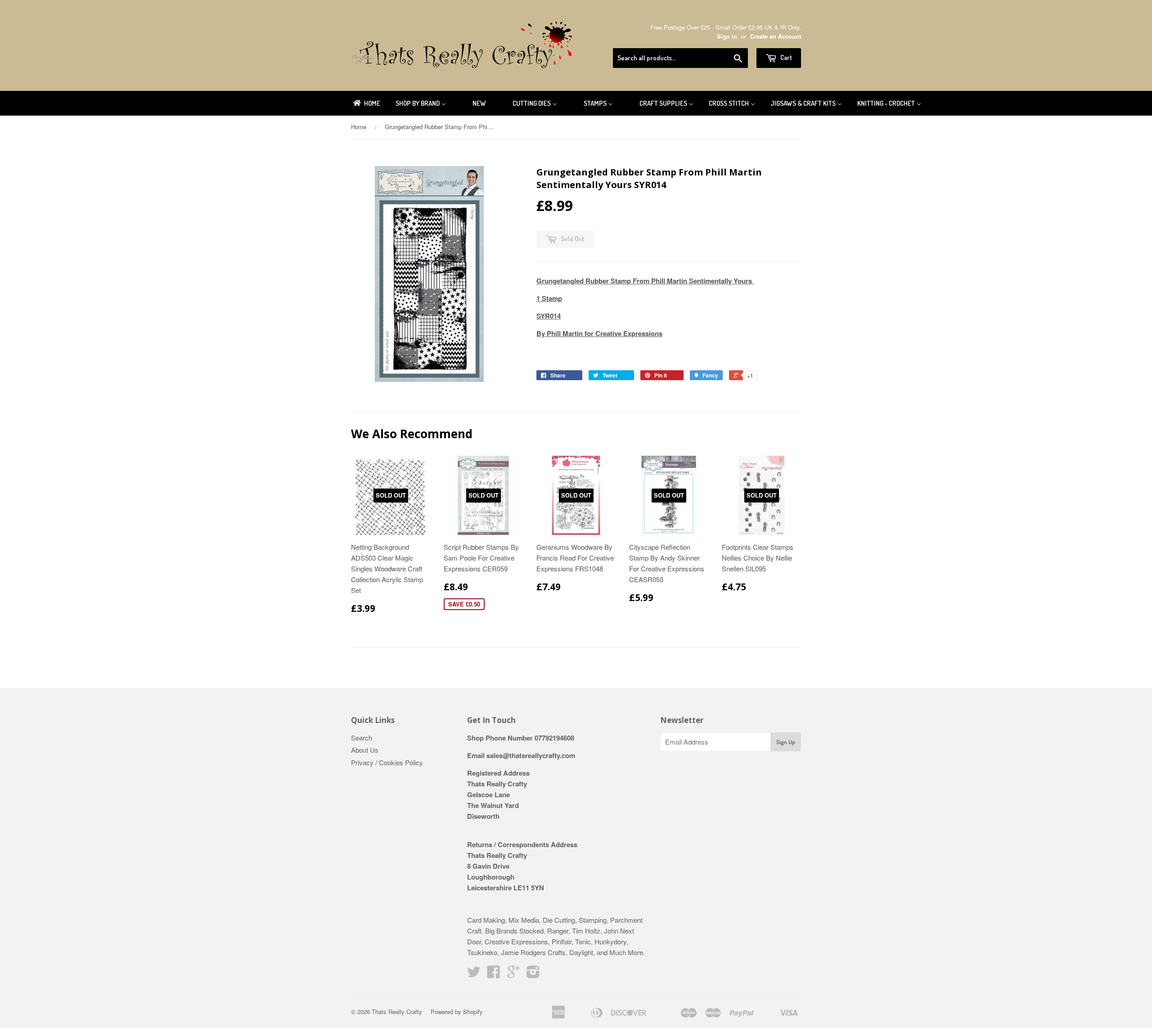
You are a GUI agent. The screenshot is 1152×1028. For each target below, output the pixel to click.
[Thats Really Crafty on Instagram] (533, 974)
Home (358, 126)
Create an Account (775, 36)
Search (361, 737)
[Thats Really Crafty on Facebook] (493, 974)
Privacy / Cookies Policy (387, 762)
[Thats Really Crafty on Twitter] (474, 974)
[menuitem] (366, 103)
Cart (785, 57)
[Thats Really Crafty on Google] (513, 974)
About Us (364, 749)
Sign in (727, 36)
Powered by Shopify (457, 1011)
